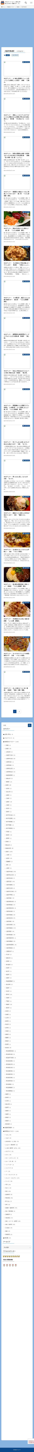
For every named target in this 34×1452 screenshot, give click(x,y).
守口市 (8, 954)
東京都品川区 (10, 1064)
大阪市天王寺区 (11, 891)
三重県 (8, 745)
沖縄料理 (8, 1214)
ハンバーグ (9, 1168)
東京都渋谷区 (10, 1081)
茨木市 (8, 991)
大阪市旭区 (10, 898)
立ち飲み (8, 1227)
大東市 (8, 868)
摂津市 (8, 961)
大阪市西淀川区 (11, 938)
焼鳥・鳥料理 (10, 1224)
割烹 (8, 1191)
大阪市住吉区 (10, 878)
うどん (8, 1134)
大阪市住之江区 (11, 875)
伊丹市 (8, 788)
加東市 (8, 795)
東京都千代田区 (11, 1057)
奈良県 (8, 1011)
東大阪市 (9, 964)
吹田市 (9, 858)
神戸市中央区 (10, 815)
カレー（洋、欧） (10, 1161)
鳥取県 (8, 1120)
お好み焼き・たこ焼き (12, 1141)
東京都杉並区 (10, 1074)
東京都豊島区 (10, 1090)
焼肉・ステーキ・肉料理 (12, 1221)
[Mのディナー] (2, 3)
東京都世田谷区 (11, 1051)
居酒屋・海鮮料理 (11, 1208)
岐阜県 (8, 1021)
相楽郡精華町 (10, 775)
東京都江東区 (10, 1077)
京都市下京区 (10, 755)
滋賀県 (8, 1094)
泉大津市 (9, 984)
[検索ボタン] (26, 3)
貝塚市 (8, 997)
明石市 (8, 808)
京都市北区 (10, 762)
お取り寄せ (8, 734)
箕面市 (8, 988)
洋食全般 (9, 1218)
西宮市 (9, 835)
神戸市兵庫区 (10, 818)
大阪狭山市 (10, 951)
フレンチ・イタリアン (12, 1178)
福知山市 (9, 778)
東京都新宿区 (10, 1071)
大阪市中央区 (11, 871)
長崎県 (8, 1110)
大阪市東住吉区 (11, 901)
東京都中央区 (10, 1054)
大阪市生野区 (10, 924)
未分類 (7, 1238)
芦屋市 (8, 831)
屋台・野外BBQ (10, 1211)
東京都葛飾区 (10, 1087)
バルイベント (9, 738)
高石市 (8, 1007)
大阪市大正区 (10, 888)
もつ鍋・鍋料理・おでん (12, 1148)
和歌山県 (8, 845)
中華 (8, 1184)
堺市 (8, 865)
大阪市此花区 (10, 911)
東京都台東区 (10, 1061)
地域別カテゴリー (11, 741)
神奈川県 (8, 1104)
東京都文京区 (10, 1067)
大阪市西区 (10, 931)
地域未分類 (9, 848)
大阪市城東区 (10, 884)
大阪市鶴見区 (10, 948)
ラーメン (8, 1181)
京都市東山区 (10, 771)
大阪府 (7, 55)
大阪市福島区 (11, 928)
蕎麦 (7, 1231)
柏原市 (8, 974)
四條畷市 (9, 861)
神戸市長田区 (10, 828)
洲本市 (8, 811)
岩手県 (8, 1027)
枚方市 (8, 971)
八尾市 (8, 855)
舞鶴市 (9, 781)
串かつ (8, 1188)
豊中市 (9, 994)
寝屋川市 (9, 958)
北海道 (8, 841)
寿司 (7, 1204)
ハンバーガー (9, 1164)
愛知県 (8, 1041)
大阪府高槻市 (9, 1127)
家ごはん (8, 1201)
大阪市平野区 (10, 894)
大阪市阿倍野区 (11, 944)
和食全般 (9, 1198)
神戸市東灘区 (10, 821)
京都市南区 (10, 765)
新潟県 (8, 1044)
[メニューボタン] (31, 3)
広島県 (8, 1031)
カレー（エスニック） (11, 1158)
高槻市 (9, 1004)
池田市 (8, 978)
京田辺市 (9, 752)
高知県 (8, 1117)
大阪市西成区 (10, 934)
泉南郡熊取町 (10, 981)
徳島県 (8, 1034)
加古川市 (9, 791)
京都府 (8, 748)
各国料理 (8, 1194)
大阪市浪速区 (10, 914)
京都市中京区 (10, 758)
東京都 (8, 1047)
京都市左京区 (10, 768)
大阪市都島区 (10, 941)
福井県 (8, 1107)
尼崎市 (9, 801)
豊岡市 (8, 838)
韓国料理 (8, 1234)
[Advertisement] (17, 26)
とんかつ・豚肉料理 (11, 1144)
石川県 (8, 1100)
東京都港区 (10, 1084)
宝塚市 (8, 798)
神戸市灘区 (10, 825)
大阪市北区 (10, 881)
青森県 (8, 1114)
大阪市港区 (10, 921)
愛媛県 (8, 1037)
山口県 (8, 1017)
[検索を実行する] (29, 725)
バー (7, 1171)
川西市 (8, 805)
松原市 (8, 968)
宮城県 (8, 1014)
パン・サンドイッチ (11, 1174)
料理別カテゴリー (11, 1131)
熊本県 (8, 1097)
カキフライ (9, 1151)
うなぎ (8, 1138)
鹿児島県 (8, 1124)
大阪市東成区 (10, 904)
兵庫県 (8, 785)
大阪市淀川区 (10, 918)
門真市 (8, 1001)
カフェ (8, 1154)
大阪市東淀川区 (11, 908)
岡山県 (8, 1024)
